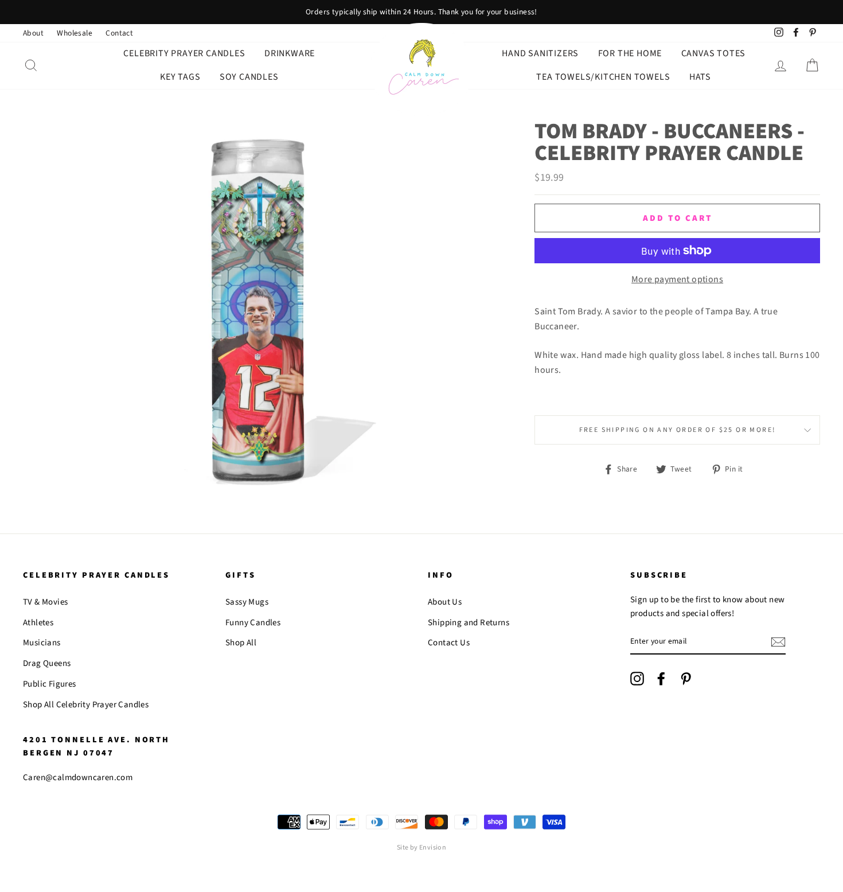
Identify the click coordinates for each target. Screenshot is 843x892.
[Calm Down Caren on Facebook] (661, 678)
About (33, 33)
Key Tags (180, 77)
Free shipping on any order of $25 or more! (677, 430)
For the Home (630, 53)
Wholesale (74, 33)
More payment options (677, 279)
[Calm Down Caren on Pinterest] (686, 678)
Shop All (240, 643)
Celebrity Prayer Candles (184, 53)
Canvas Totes (713, 53)
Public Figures (49, 684)
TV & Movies (45, 602)
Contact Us (449, 643)
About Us (445, 602)
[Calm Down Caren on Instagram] (637, 678)
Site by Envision (421, 847)
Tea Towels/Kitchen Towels (603, 77)
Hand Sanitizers (540, 53)
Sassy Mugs (246, 602)
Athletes (38, 623)
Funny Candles (252, 623)
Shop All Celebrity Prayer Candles (86, 705)
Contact (119, 33)
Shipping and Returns (468, 623)
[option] (421, 12)
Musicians (42, 643)
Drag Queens (47, 663)
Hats (700, 77)
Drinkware (289, 53)
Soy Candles (249, 77)
